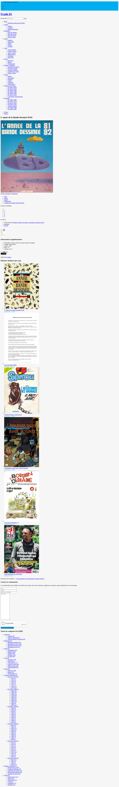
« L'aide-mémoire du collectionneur (25, 578)
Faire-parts (11, 57)
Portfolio (10, 40)
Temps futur (7, 201)
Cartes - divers (12, 53)
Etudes (9, 62)
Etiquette (10, 79)
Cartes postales (12, 49)
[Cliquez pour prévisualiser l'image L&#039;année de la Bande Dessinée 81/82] (27, 192)
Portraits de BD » (40, 578)
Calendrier (10, 82)
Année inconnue (12, 106)
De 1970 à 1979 (12, 95)
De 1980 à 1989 (12, 93)
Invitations (10, 56)
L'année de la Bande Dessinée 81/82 (14, 203)
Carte (5, 48)
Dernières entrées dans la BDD (16, 23)
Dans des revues (12, 34)
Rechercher (4, 18)
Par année (7, 98)
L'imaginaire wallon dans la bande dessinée (16, 468)
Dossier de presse (12, 68)
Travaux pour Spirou (10, 85)
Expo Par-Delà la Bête (10, 365)
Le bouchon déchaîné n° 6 (11, 522)
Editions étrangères (13, 29)
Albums (10, 26)
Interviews (10, 60)
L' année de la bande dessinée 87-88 (14, 310)
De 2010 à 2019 (12, 89)
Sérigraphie (11, 42)
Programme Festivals (13, 67)
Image (6, 38)
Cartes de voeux (12, 51)
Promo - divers (12, 73)
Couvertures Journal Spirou (15, 96)
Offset (9, 43)
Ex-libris (10, 46)
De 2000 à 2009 (12, 90)
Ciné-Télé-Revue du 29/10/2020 (13, 574)
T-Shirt (9, 81)
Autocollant (11, 78)
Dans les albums (12, 32)
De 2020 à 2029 (12, 87)
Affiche (10, 45)
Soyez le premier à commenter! (9, 193)
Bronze (10, 76)
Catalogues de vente (13, 71)
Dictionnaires (11, 64)
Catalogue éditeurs (13, 70)
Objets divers (11, 84)
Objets (6, 74)
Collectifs (10, 28)
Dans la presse (12, 37)
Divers (6, 59)
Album (6, 24)
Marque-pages (12, 54)
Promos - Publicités (9, 65)
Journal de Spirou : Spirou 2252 (13, 414)
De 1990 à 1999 (12, 92)
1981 (5, 196)
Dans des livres (12, 35)
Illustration (7, 31)
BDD (5, 21)
